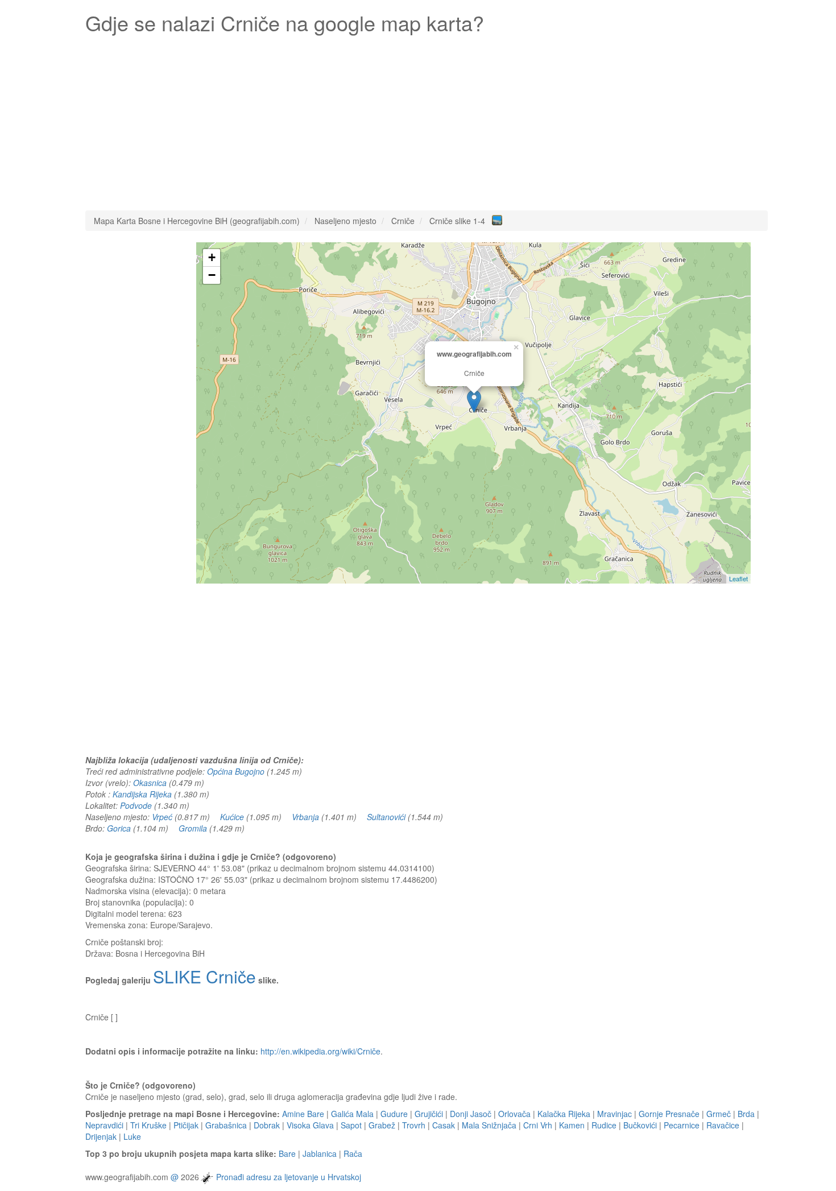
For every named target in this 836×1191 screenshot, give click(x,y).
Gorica (119, 828)
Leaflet (738, 578)
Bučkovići (640, 1125)
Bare (287, 1153)
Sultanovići (386, 816)
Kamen (572, 1125)
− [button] (212, 275)
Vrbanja (305, 816)
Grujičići (429, 1113)
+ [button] (212, 257)
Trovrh (413, 1125)
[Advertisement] (426, 119)
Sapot (351, 1125)
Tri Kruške (148, 1125)
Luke (132, 1136)
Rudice (603, 1125)
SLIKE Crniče (204, 976)
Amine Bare (303, 1113)
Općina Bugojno (235, 771)
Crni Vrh (537, 1125)
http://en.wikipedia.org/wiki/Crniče (320, 1051)
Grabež (382, 1125)
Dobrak (267, 1125)
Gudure (394, 1113)
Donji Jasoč (470, 1113)
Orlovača (514, 1113)
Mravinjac (614, 1113)
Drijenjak (101, 1136)
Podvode (136, 805)
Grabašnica (226, 1125)
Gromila (193, 828)
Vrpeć (162, 816)
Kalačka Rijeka (563, 1113)
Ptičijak (185, 1125)
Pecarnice (682, 1125)
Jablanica (320, 1153)
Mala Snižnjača (489, 1125)
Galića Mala (352, 1113)
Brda (746, 1113)
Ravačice (722, 1125)
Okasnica (150, 782)
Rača (352, 1153)
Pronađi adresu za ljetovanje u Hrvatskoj (288, 1176)
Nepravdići (104, 1125)
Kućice (232, 816)
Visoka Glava (310, 1125)
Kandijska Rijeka (142, 794)
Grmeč (718, 1113)
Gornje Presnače (669, 1113)
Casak (443, 1125)
